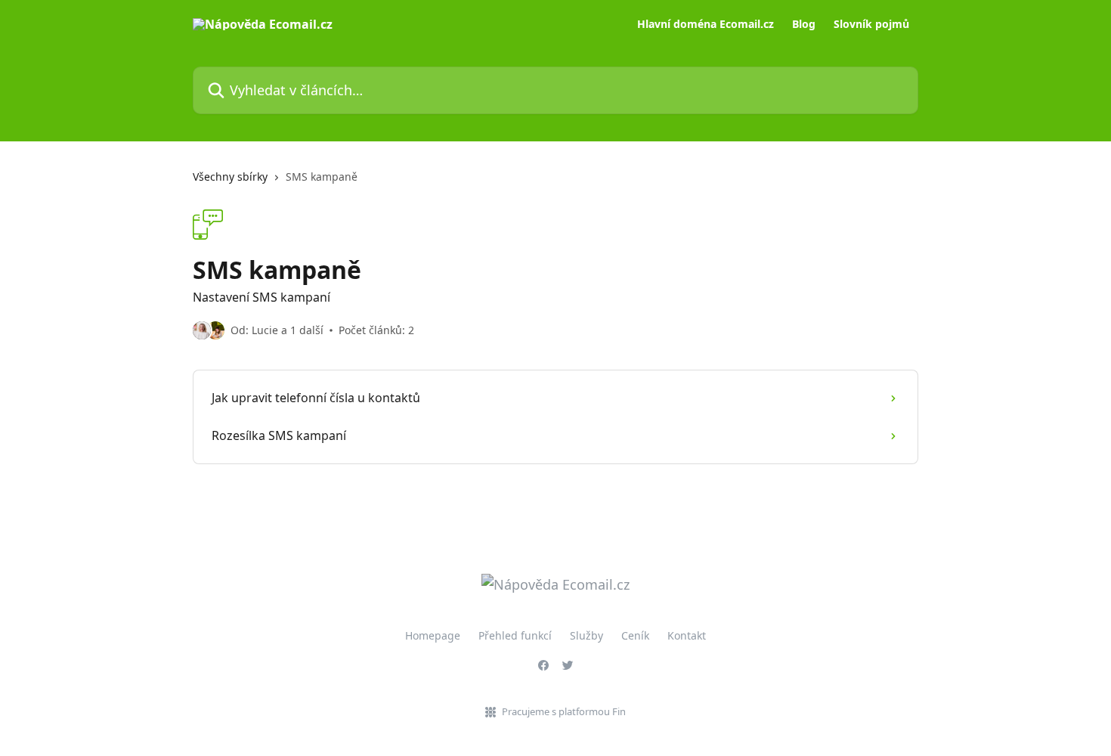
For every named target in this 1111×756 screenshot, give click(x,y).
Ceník (635, 635)
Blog (803, 24)
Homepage (432, 635)
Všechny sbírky (230, 176)
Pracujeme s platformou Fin (564, 711)
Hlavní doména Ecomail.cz (705, 24)
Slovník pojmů (871, 24)
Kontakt (686, 635)
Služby (586, 635)
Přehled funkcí (515, 635)
